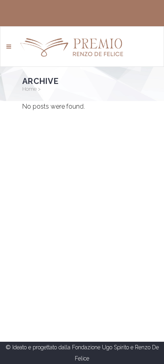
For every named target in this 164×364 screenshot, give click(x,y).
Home (29, 89)
